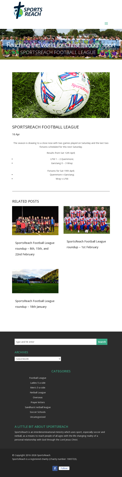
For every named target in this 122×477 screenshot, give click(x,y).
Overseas (38, 397)
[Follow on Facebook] (55, 468)
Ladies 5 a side (37, 382)
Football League (37, 377)
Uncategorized (37, 416)
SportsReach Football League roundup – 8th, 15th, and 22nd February (34, 248)
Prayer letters (38, 402)
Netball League (38, 392)
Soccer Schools (38, 411)
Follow (64, 468)
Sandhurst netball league (38, 407)
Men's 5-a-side (37, 387)
